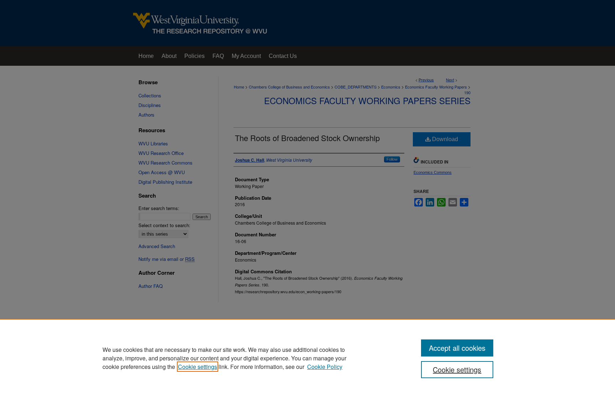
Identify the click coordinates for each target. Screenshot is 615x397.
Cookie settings (197, 367)
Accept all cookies (457, 348)
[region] (307, 358)
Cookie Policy (324, 367)
